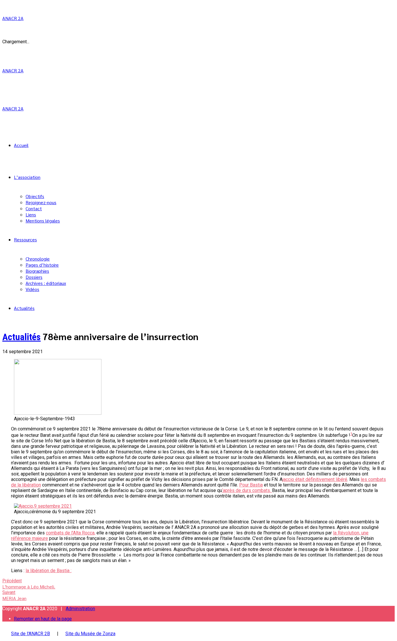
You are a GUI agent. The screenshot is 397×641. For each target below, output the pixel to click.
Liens (31, 214)
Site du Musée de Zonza (90, 633)
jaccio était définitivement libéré (314, 479)
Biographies (37, 271)
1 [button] (351, 434)
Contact (34, 208)
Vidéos (32, 289)
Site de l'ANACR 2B (30, 633)
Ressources (25, 239)
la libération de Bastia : (48, 570)
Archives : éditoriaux (46, 283)
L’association (27, 177)
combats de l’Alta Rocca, (70, 533)
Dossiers (34, 277)
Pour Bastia (251, 485)
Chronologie (38, 259)
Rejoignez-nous (41, 202)
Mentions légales (43, 221)
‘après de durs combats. (247, 490)
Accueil (21, 145)
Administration (80, 608)
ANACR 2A (13, 18)
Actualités (24, 308)
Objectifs (35, 196)
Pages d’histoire (42, 265)
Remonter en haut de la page (43, 619)
